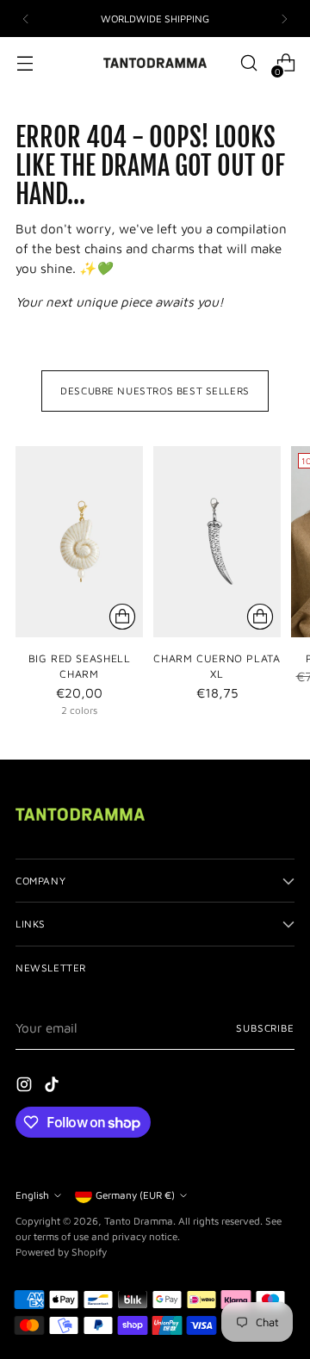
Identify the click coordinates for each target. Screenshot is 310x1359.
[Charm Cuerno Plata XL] (217, 541)
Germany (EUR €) (135, 1195)
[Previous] (26, 18)
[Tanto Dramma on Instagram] (26, 1087)
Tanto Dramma (138, 1220)
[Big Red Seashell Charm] (79, 541)
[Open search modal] (248, 63)
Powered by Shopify (61, 1251)
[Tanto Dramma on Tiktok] (53, 1087)
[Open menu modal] (24, 63)
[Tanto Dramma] (155, 63)
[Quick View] (122, 616)
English (32, 1195)
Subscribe (265, 1027)
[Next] (284, 18)
